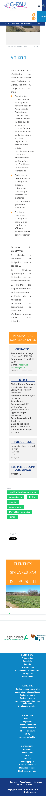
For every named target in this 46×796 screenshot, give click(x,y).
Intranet (29, 785)
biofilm (32, 497)
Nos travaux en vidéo (27, 771)
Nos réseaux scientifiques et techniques (27, 702)
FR (41, 16)
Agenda (27, 664)
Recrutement (27, 677)
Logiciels (27, 749)
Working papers (27, 762)
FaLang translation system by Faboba (15, 613)
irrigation (13, 502)
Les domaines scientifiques (27, 670)
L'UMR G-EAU (27, 655)
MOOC (27, 734)
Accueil (6, 24)
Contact (13, 782)
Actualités (27, 661)
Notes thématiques (27, 765)
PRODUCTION (27, 746)
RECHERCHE (27, 686)
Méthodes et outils (27, 768)
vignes (12, 517)
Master (27, 719)
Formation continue (27, 725)
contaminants (15, 497)
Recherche (15, 24)
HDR (27, 756)
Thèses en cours (27, 731)
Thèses (27, 759)
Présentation (27, 658)
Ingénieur (27, 722)
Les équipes (27, 673)
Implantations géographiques (27, 692)
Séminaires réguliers (27, 706)
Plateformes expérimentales (27, 689)
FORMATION (27, 715)
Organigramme (27, 667)
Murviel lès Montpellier (19, 512)
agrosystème (15, 507)
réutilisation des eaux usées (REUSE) (23, 492)
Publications (27, 752)
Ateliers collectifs (27, 737)
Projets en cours (26, 24)
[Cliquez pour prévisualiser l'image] (23, 33)
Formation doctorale (27, 728)
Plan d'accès (25, 782)
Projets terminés (27, 698)
